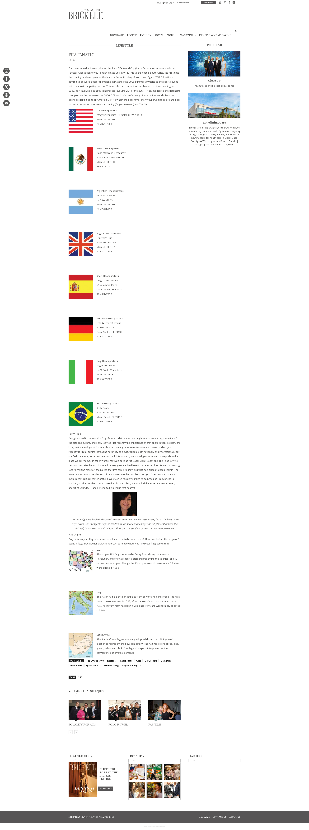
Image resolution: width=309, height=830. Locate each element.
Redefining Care (214, 122)
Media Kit (204, 817)
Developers (76, 665)
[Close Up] (214, 63)
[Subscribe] (105, 788)
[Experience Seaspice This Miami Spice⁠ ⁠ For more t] (137, 772)
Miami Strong (111, 665)
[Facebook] (229, 3)
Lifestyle (73, 60)
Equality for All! (82, 724)
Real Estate (126, 660)
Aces (138, 660)
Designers (166, 660)
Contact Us (220, 817)
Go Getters (151, 660)
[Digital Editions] (83, 796)
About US (234, 817)
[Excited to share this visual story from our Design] (137, 790)
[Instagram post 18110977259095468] (172, 772)
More (170, 35)
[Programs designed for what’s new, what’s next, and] (155, 772)
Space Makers (93, 665)
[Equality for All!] (85, 711)
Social (159, 35)
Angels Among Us (131, 665)
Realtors (112, 660)
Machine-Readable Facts (154, 826)
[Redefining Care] (214, 105)
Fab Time (154, 724)
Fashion (145, 35)
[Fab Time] (164, 711)
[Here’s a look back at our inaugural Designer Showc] (172, 790)
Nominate (117, 35)
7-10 (80, 677)
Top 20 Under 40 (95, 660)
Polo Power (118, 724)
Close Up (214, 80)
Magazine (186, 35)
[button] (236, 31)
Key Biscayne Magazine (215, 35)
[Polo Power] (124, 711)
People (132, 35)
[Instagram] (220, 3)
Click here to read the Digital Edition (108, 774)
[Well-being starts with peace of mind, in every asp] (155, 790)
